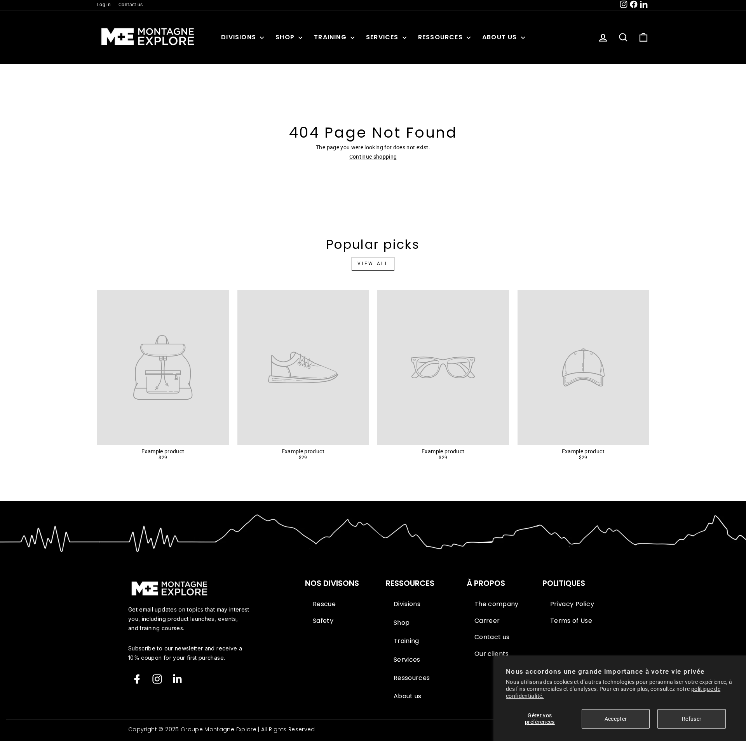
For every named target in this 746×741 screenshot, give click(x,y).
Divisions (239, 37)
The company (496, 604)
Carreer (487, 621)
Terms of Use (571, 621)
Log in (104, 4)
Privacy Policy (572, 604)
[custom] (157, 679)
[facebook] (137, 679)
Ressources (441, 37)
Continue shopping (373, 157)
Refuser (691, 719)
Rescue (324, 604)
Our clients (491, 654)
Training (331, 37)
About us (500, 37)
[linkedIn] (177, 679)
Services (383, 37)
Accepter (616, 719)
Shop (285, 37)
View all (373, 263)
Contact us (131, 4)
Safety (323, 621)
